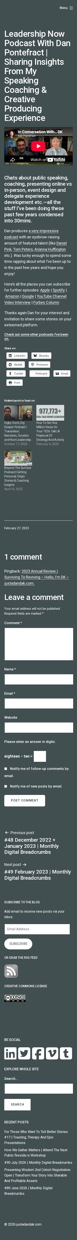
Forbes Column (46, 302)
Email (9, 693)
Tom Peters (23, 249)
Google (28, 296)
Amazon (12, 296)
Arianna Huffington (50, 249)
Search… (11, 1079)
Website (10, 717)
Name (10, 669)
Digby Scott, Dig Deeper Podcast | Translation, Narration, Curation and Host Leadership (17, 431)
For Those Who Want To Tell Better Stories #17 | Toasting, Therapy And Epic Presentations (36, 1137)
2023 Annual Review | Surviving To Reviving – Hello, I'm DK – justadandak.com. (36, 577)
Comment (13, 623)
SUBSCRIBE (18, 944)
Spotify (59, 290)
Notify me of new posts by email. (36, 786)
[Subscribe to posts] (11, 971)
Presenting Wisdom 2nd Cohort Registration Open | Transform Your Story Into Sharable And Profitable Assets (37, 1175)
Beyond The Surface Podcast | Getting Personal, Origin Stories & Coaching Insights (17, 476)
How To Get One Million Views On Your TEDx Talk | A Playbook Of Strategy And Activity (50, 431)
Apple (45, 290)
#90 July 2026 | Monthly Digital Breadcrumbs (38, 1163)
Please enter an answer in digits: (30, 742)
